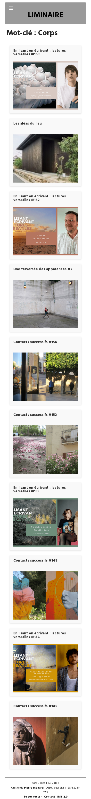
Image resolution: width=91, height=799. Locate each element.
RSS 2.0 (62, 797)
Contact (49, 797)
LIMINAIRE (45, 15)
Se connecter (33, 797)
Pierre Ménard (34, 788)
